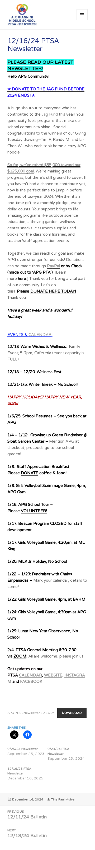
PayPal (53, 266)
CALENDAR (39, 334)
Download (72, 713)
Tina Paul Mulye (62, 799)
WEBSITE (53, 675)
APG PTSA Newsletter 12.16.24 (31, 713)
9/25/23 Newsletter (22, 749)
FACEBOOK (31, 681)
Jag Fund (50, 114)
